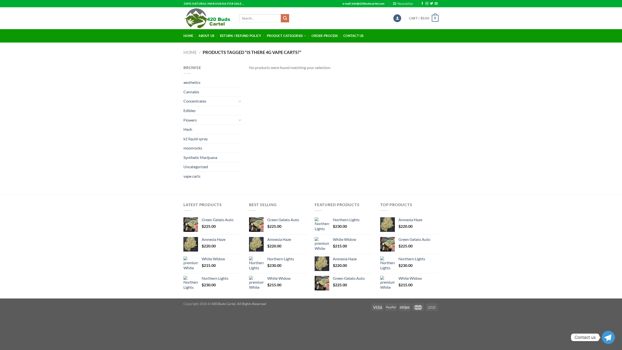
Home (188, 36)
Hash (187, 129)
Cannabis (191, 91)
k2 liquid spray (195, 138)
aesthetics (191, 82)
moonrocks (192, 148)
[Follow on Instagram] (426, 3)
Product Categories (285, 36)
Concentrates (194, 101)
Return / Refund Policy (240, 36)
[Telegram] (608, 337)
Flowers (190, 120)
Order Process (324, 36)
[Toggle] (240, 101)
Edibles (189, 110)
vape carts (191, 176)
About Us (206, 36)
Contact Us (353, 36)
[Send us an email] (436, 3)
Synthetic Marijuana (200, 157)
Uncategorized (195, 166)
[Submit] (285, 18)
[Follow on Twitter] (431, 3)
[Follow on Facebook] (422, 3)
